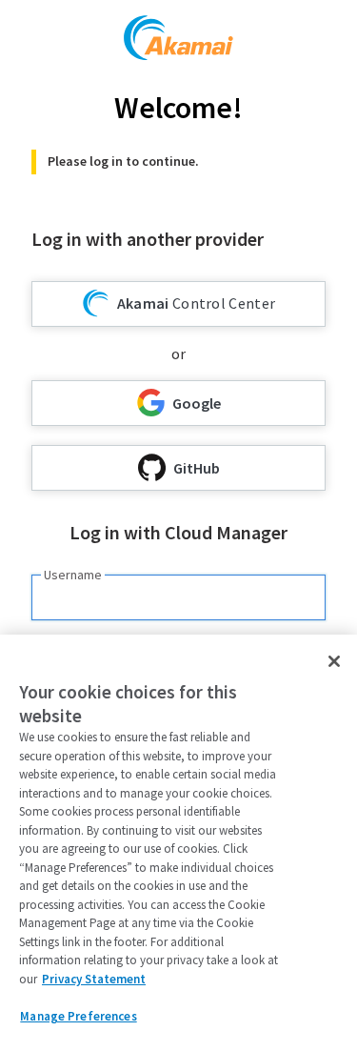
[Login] (178, 40)
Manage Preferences (78, 1016)
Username (73, 574)
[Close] (334, 661)
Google (196, 403)
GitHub (196, 467)
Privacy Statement (94, 979)
